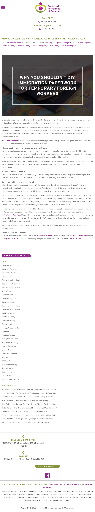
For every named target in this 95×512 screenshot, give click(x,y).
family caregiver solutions (12, 280)
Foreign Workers (8, 335)
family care (6, 277)
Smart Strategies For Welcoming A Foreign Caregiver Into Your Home (29, 393)
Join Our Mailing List (47, 466)
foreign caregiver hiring (12, 328)
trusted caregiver (9, 295)
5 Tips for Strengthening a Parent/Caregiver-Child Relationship (28, 419)
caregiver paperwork (10, 269)
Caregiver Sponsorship (11, 310)
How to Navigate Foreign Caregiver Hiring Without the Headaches (29, 404)
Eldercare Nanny (23, 46)
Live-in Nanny (53, 46)
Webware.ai (69, 508)
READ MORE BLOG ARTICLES (16, 256)
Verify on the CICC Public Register (66, 485)
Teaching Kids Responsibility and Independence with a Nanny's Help (30, 415)
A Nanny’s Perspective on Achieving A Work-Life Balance (25, 423)
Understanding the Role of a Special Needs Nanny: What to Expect (29, 408)
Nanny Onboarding (9, 365)
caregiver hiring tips (10, 266)
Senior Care (6, 376)
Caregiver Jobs (69, 43)
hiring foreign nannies (11, 339)
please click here (44, 236)
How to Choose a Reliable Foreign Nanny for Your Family (25, 401)
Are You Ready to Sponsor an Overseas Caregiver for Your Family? (29, 390)
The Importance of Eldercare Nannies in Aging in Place (24, 412)
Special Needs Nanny (10, 379)
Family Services (8, 324)
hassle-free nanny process (13, 284)
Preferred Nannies (10, 141)
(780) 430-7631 (48, 29)
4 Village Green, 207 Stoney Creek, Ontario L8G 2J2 (24, 459)
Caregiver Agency (54, 43)
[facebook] (47, 476)
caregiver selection (10, 273)
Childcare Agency (84, 43)
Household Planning (10, 343)
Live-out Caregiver (68, 46)
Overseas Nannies (9, 372)
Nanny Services (8, 368)
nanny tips (6, 291)
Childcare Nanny (8, 46)
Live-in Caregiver (39, 46)
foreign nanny (8, 332)
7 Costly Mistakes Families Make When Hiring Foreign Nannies (27, 397)
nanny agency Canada (11, 288)
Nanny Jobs (6, 361)
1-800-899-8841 (49, 21)
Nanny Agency (7, 357)
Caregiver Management (11, 306)
